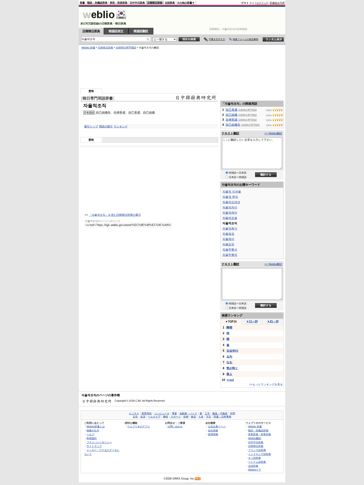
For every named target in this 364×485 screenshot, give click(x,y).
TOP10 (231, 321)
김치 (229, 356)
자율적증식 (229, 228)
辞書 (82, 2)
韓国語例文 (116, 31)
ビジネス (134, 413)
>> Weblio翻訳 (273, 133)
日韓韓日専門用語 (126, 47)
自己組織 (149, 112)
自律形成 (119, 112)
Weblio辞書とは (96, 426)
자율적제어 (229, 212)
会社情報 (213, 430)
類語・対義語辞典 (97, 2)
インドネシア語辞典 (259, 454)
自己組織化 (103, 112)
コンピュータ (161, 413)
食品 (193, 416)
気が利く (232, 368)
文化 (135, 416)
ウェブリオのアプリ (138, 426)
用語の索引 (106, 126)
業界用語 (147, 413)
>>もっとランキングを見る (266, 384)
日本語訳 (89, 112)
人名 (200, 416)
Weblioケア (254, 469)
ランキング (120, 126)
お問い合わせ (175, 426)
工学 (207, 413)
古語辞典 (170, 2)
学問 (232, 413)
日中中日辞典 (137, 2)
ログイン (261, 2)
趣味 (165, 416)
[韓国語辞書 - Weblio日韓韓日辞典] (104, 20)
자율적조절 (229, 218)
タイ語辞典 (254, 458)
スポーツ (176, 416)
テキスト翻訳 (230, 133)
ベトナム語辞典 (257, 462)
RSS (197, 479)
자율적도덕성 (231, 202)
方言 (208, 416)
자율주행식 (229, 249)
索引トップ (91, 126)
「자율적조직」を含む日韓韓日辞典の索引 (115, 214)
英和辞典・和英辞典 (259, 434)
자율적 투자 (230, 197)
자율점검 (228, 233)
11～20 (252, 321)
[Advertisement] (208, 17)
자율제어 (228, 239)
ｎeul (230, 379)
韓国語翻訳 (141, 31)
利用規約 (92, 438)
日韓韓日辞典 (154, 2)
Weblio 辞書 (88, 47)
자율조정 (228, 244)
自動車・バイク (188, 413)
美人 (229, 374)
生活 (142, 416)
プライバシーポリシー (99, 442)
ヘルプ (90, 434)
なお (229, 362)
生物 (185, 416)
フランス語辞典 (257, 450)
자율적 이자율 (231, 191)
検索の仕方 (93, 430)
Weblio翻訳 (254, 438)
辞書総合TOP (277, 2)
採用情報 (213, 434)
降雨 (229, 327)
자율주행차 (229, 255)
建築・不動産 (220, 413)
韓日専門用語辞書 (98, 98)
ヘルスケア (154, 416)
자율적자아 (229, 207)
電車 (174, 413)
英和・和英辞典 (118, 2)
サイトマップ (94, 446)
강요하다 (232, 350)
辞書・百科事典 (222, 416)
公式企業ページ (217, 426)
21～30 (272, 321)
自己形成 (134, 112)
